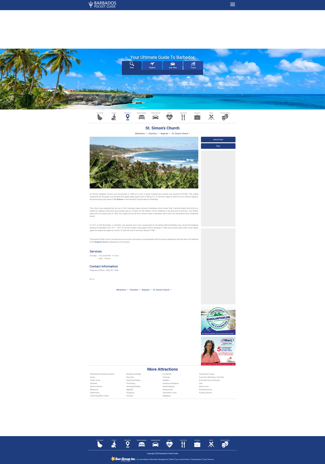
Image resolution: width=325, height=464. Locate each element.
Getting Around (155, 113)
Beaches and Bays (133, 374)
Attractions (127, 113)
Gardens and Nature (171, 383)
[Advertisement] (162, 29)
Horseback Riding (133, 386)
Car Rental (167, 374)
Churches (130, 377)
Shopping (130, 393)
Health (169, 113)
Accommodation (141, 113)
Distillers (166, 380)
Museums (94, 390)
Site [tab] (132, 67)
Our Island (100, 113)
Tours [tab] (193, 67)
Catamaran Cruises (207, 374)
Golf (200, 383)
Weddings (167, 396)
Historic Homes (96, 386)
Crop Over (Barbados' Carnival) (211, 377)
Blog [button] (218, 146)
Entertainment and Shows (209, 380)
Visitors (113, 113)
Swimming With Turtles (99, 396)
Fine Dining (130, 383)
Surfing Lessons (205, 393)
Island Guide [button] (218, 140)
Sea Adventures (205, 390)
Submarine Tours (170, 393)
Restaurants (168, 390)
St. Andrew (118, 199)
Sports (211, 113)
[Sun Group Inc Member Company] (123, 459)
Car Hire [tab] (173, 67)
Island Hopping (168, 386)
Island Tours (204, 386)
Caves (92, 377)
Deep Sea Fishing (133, 380)
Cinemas (166, 377)
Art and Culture (225, 113)
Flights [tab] (152, 67)
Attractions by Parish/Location (102, 374)
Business (197, 113)
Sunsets (129, 396)
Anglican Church (101, 242)
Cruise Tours (95, 380)
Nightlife (129, 390)
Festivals (93, 383)
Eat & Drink (183, 113)
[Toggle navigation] (232, 4)
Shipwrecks (94, 393)
